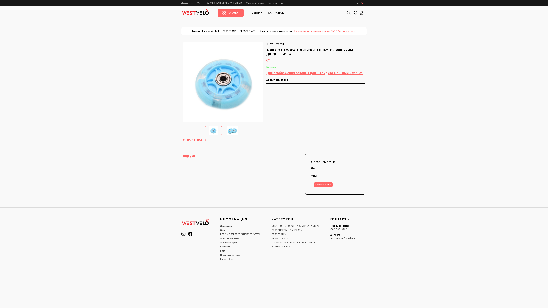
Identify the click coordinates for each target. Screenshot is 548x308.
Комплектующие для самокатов (276, 31)
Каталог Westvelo (211, 31)
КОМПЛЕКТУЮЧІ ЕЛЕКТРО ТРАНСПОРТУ (293, 242)
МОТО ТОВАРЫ (280, 238)
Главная (196, 31)
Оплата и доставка (255, 3)
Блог (283, 3)
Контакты (272, 3)
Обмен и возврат (228, 242)
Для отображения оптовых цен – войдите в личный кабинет (314, 73)
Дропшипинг (187, 3)
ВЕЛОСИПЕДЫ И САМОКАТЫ (287, 230)
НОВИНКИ (256, 13)
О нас (200, 3)
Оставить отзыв (323, 185)
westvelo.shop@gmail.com (342, 238)
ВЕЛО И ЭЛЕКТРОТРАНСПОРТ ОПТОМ (224, 3)
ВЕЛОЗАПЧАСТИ (248, 31)
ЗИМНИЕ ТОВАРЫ (281, 247)
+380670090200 (338, 229)
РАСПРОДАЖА (276, 13)
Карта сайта (226, 259)
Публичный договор (230, 255)
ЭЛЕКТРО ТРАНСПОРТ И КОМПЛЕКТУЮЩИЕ (295, 226)
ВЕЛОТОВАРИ (230, 31)
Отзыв (314, 176)
